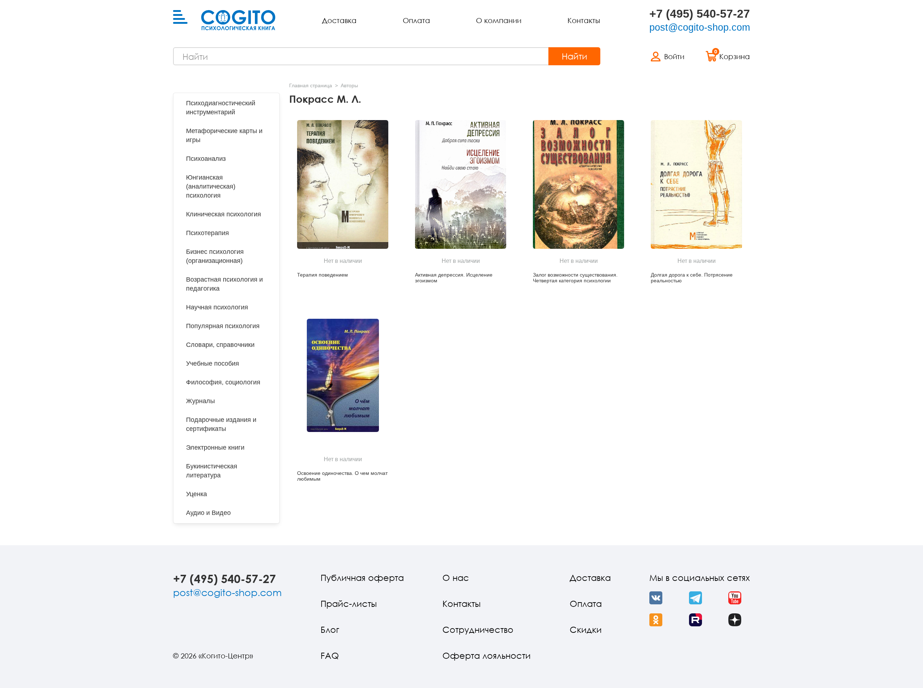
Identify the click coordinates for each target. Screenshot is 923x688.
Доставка (339, 20)
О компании (498, 20)
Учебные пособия (212, 363)
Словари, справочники (220, 344)
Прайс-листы (349, 603)
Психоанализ (206, 158)
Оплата (416, 20)
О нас (455, 577)
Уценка (196, 494)
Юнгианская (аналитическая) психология (210, 186)
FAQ (330, 655)
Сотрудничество (477, 629)
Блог (330, 629)
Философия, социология (223, 382)
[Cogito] (238, 20)
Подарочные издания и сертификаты (221, 424)
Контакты (584, 20)
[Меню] (180, 17)
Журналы (200, 401)
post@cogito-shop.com (699, 27)
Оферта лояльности (486, 655)
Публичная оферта (362, 577)
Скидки (586, 629)
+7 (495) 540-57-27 (699, 13)
